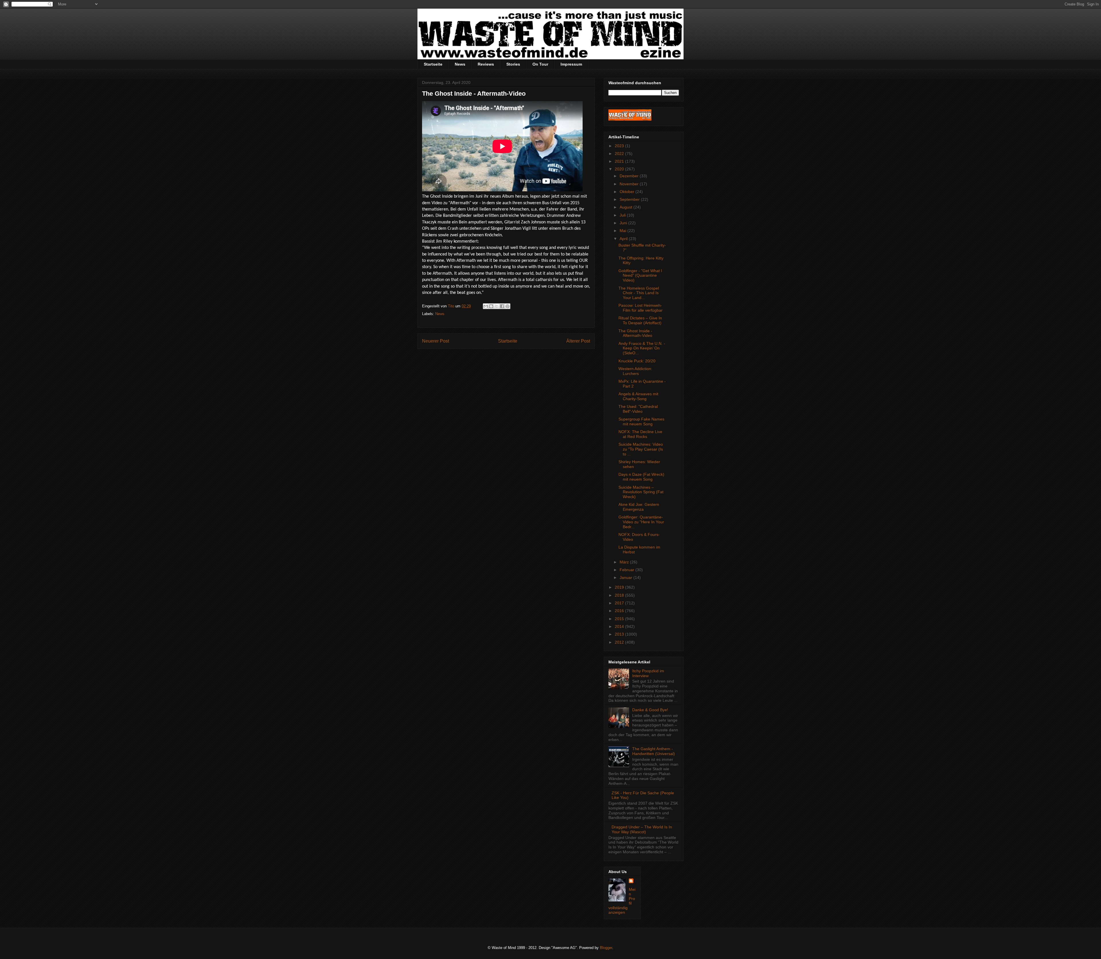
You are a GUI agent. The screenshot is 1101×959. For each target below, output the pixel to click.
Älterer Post (578, 341)
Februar (627, 569)
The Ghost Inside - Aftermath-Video (635, 333)
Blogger (606, 948)
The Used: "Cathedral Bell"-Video (638, 409)
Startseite (433, 64)
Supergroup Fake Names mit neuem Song (641, 421)
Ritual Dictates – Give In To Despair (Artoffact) (640, 320)
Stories (513, 64)
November (630, 184)
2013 (620, 634)
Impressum (571, 64)
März (625, 562)
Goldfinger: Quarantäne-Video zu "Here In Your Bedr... (641, 522)
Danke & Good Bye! (650, 710)
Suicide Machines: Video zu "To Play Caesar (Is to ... (640, 449)
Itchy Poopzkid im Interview (648, 673)
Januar (626, 577)
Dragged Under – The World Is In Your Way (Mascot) (642, 829)
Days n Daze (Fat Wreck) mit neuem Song (641, 477)
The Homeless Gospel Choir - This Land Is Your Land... (638, 293)
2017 (620, 603)
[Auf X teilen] (496, 306)
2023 (620, 146)
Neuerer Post (435, 341)
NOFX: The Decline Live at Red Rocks (640, 434)
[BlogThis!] (491, 306)
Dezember (630, 176)
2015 (620, 618)
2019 (620, 587)
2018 (620, 595)
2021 (620, 161)
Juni (624, 223)
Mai (623, 230)
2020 (620, 169)
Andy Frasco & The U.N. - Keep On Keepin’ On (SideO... (641, 348)
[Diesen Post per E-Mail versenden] (486, 306)
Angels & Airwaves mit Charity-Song (638, 396)
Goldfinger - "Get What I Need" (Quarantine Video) (640, 275)
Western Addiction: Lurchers (635, 371)
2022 (620, 153)
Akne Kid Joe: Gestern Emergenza (638, 507)
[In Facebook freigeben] (502, 306)
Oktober (627, 191)
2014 (620, 626)
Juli (623, 215)
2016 (620, 610)
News (460, 64)
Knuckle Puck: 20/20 (636, 361)
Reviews (486, 64)
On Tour (540, 64)
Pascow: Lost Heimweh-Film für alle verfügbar (640, 308)
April (624, 238)
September (630, 199)
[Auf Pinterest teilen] (507, 306)
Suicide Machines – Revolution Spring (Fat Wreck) (640, 492)
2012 (620, 642)
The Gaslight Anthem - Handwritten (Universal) (653, 751)
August (626, 207)
